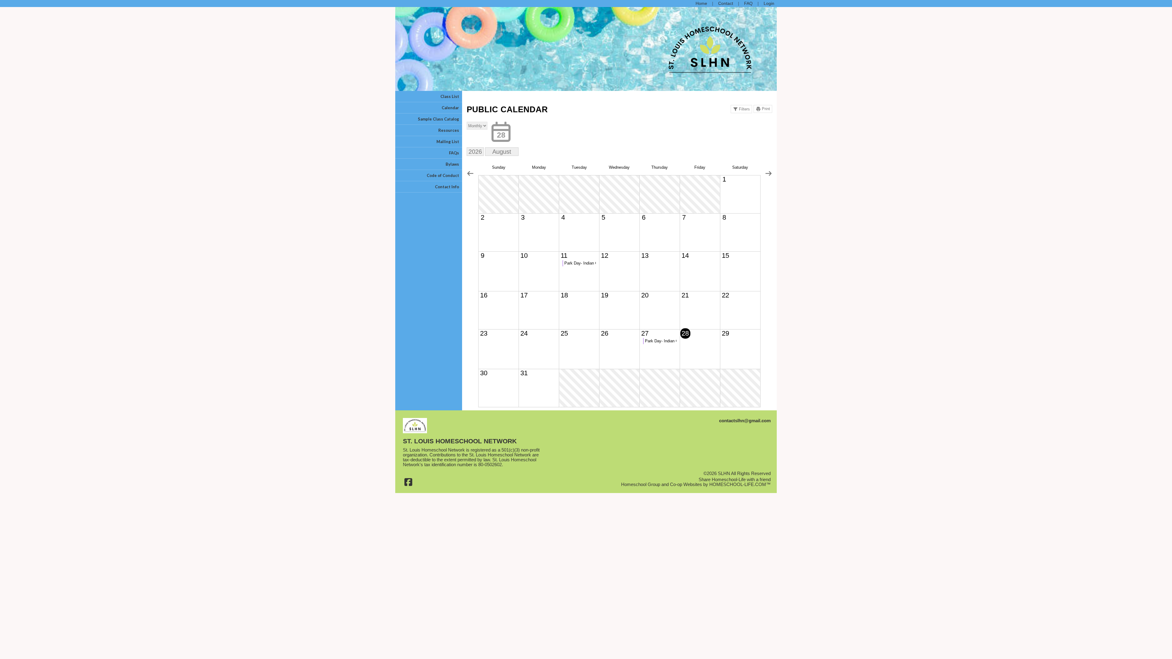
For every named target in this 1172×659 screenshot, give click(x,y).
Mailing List (447, 141)
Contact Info (447, 186)
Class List (449, 96)
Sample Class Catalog (438, 119)
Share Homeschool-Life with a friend (735, 479)
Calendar (450, 107)
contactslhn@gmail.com (745, 420)
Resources (448, 130)
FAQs (454, 152)
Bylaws (452, 164)
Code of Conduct (443, 175)
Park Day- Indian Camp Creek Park (580, 263)
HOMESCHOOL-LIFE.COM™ (740, 484)
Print (766, 108)
